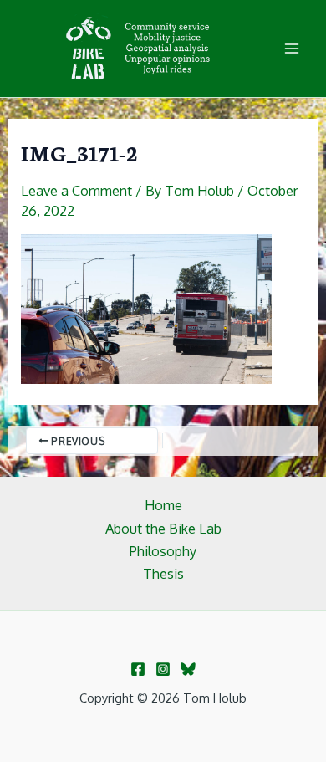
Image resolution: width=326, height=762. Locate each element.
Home (163, 505)
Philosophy (163, 551)
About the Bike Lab (163, 528)
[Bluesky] (188, 669)
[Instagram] (163, 669)
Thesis (163, 573)
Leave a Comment (76, 190)
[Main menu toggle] (291, 49)
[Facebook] (137, 669)
